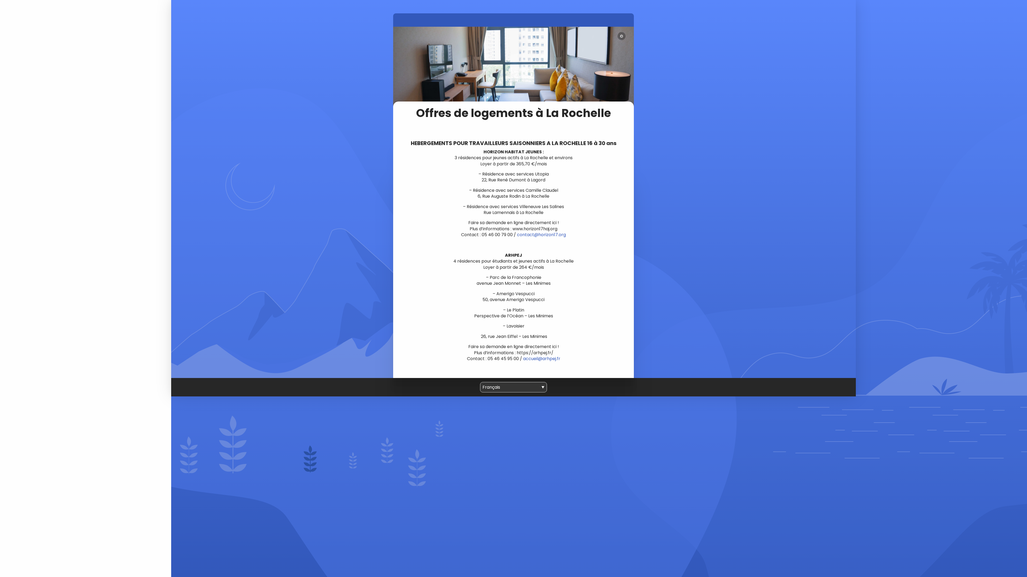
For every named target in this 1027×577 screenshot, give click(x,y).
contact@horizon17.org (541, 235)
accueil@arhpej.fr (541, 359)
